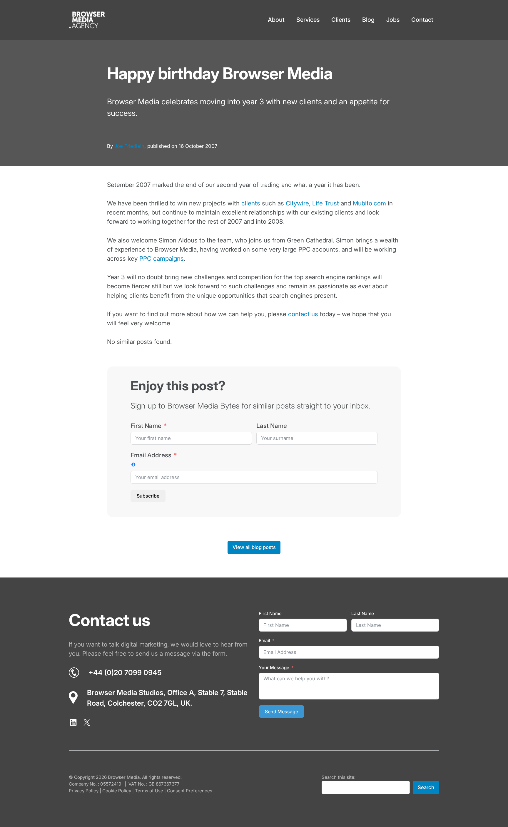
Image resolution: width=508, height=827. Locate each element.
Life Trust (325, 203)
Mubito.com (369, 203)
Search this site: (338, 777)
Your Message (274, 667)
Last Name (271, 425)
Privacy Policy (83, 790)
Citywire (297, 203)
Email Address (151, 455)
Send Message (281, 711)
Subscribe (148, 496)
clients (250, 203)
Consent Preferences (189, 790)
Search (426, 787)
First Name (146, 425)
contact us (303, 314)
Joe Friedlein (129, 146)
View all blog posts (254, 547)
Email (264, 640)
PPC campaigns (161, 258)
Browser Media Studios (125, 692)
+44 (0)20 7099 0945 (124, 672)
